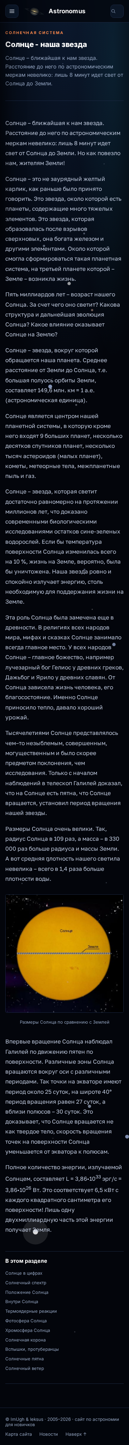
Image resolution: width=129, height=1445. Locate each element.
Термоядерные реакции (31, 1311)
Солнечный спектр (25, 1282)
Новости (48, 1434)
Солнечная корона (25, 1339)
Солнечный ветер (24, 1368)
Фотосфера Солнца (26, 1320)
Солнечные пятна (24, 1358)
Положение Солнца (26, 1292)
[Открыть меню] (12, 11)
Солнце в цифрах (23, 1273)
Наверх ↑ (76, 1434)
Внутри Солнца (21, 1301)
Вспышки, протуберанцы (32, 1349)
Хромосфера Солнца (27, 1330)
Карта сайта (18, 1434)
